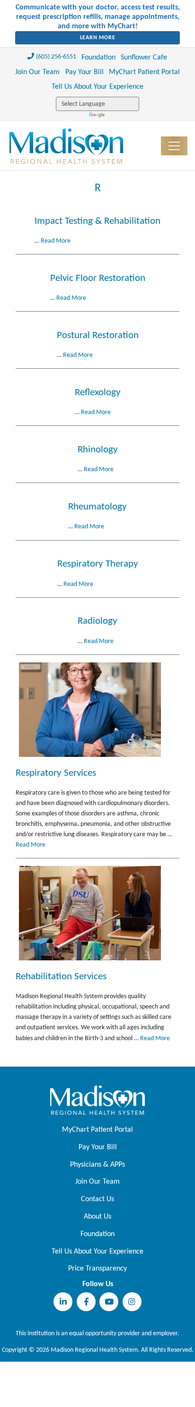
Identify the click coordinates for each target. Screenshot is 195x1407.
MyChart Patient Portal (144, 72)
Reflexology (98, 393)
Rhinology (98, 450)
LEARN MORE (97, 38)
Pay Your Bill (84, 72)
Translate (97, 115)
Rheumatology (97, 507)
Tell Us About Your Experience (97, 87)
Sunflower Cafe (144, 57)
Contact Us (97, 1199)
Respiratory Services (56, 773)
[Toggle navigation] (174, 145)
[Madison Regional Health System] (97, 1100)
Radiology (97, 621)
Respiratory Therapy (97, 564)
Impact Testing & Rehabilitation (97, 221)
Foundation (98, 57)
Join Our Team (37, 72)
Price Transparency (97, 1268)
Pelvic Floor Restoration (97, 278)
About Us (97, 1217)
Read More (56, 241)
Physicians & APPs (97, 1165)
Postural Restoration (98, 335)
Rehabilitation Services (61, 977)
